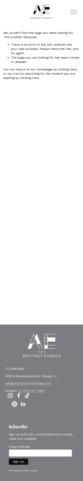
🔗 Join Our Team (31, 390)
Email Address (21, 446)
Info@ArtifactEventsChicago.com (28, 383)
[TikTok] (27, 395)
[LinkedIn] (23, 404)
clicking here (67, 69)
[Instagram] (10, 395)
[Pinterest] (14, 404)
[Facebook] (18, 395)
